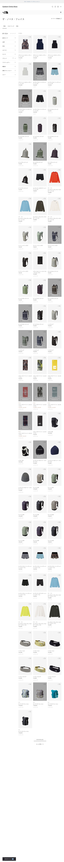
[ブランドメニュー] (61, 12)
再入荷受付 (41, 76)
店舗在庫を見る (41, 78)
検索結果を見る (9, 859)
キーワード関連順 (55, 18)
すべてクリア (13, 33)
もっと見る (39, 744)
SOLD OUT (40, 71)
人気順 (52, 23)
